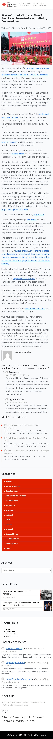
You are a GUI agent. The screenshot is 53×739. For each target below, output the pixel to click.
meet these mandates (35, 308)
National (35, 3)
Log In (8, 629)
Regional (42, 3)
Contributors (43, 5)
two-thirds (32, 219)
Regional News (12, 534)
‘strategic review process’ (37, 68)
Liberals (6, 720)
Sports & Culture (12, 539)
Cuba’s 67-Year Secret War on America (16, 592)
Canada (18, 717)
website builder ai (14, 425)
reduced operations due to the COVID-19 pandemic (24, 74)
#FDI (26, 209)
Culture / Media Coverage (16, 496)
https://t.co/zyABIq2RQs (12, 209)
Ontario (18, 720)
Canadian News (12, 491)
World (29, 3)
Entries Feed (10, 631)
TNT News (22, 3)
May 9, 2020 (38, 214)
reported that (17, 153)
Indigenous (10, 505)
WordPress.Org (12, 636)
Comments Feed (12, 634)
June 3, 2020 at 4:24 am (16, 402)
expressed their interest (24, 278)
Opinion (34, 5)
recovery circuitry (9, 142)
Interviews (10, 510)
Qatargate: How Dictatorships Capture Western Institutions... (21, 603)
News (8, 520)
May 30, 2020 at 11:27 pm (17, 375)
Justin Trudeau (34, 717)
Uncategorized (12, 544)
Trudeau (30, 720)
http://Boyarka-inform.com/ (18, 451)
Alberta (6, 717)
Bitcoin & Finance (24, 5)
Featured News (12, 500)
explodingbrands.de (15, 438)
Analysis (9, 481)
